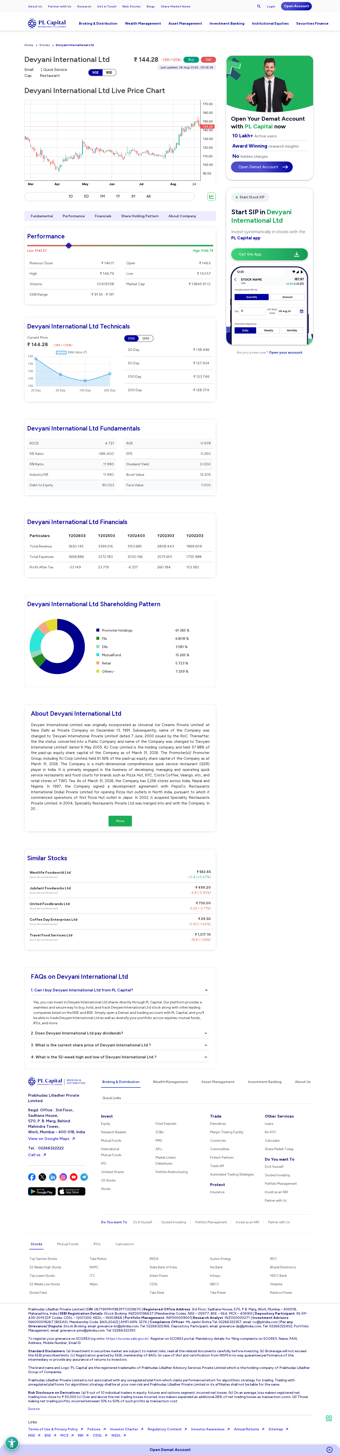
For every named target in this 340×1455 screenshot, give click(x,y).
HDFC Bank (278, 1276)
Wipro (94, 1284)
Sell (208, 59)
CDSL (154, 1284)
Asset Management (185, 23)
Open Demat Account (258, 166)
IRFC (273, 1259)
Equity (105, 1124)
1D (70, 196)
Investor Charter (124, 1429)
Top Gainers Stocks (43, 1259)
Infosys (215, 1276)
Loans (269, 1124)
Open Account (296, 6)
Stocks (44, 45)
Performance (74, 216)
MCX (64, 1435)
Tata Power (218, 1292)
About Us (35, 6)
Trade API (217, 1166)
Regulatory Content (165, 1429)
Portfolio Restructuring (172, 1172)
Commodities (219, 1149)
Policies (94, 1429)
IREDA (154, 1259)
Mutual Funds (111, 1140)
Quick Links (111, 1098)
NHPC (94, 1267)
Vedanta (276, 1284)
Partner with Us (59, 6)
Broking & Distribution (98, 23)
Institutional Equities (270, 23)
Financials (103, 216)
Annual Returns (246, 1429)
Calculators (124, 1244)
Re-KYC (270, 1132)
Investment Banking (227, 23)
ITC (92, 1276)
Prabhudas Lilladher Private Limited (53, 1098)
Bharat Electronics (283, 1267)
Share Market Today (279, 1149)
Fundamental (42, 216)
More (120, 821)
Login (271, 6)
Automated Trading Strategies (232, 1174)
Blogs (151, 6)
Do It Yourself (274, 1167)
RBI (80, 1435)
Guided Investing (277, 1175)
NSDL (116, 1435)
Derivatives (218, 1124)
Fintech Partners (221, 1157)
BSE (109, 72)
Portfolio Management (281, 1184)
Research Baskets (113, 1132)
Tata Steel (157, 1292)
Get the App (250, 254)
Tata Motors (98, 1259)
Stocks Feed (38, 1292)
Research (84, 6)
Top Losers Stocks (42, 1276)
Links (32, 1422)
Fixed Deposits (166, 1124)
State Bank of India (163, 1267)
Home (28, 45)
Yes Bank (216, 1267)
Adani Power (159, 1276)
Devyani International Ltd (75, 45)
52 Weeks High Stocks (45, 1267)
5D (86, 196)
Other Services (279, 1116)
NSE (95, 72)
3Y (133, 196)
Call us (34, 1154)
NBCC (214, 1284)
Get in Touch (106, 6)
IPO (103, 1163)
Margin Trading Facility (226, 1132)
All (148, 196)
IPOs (97, 1244)
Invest (107, 1116)
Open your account (285, 352)
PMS (159, 1140)
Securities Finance (312, 23)
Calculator (272, 1140)
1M (102, 196)
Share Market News (175, 6)
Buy (191, 59)
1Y (118, 196)
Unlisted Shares (112, 1172)
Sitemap (276, 1429)
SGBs (160, 1132)
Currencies (218, 1140)
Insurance (217, 1192)
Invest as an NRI (276, 1192)
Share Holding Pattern (140, 216)
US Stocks (108, 1180)
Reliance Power (281, 1292)
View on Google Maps (48, 1138)
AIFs (159, 1149)
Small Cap (28, 72)
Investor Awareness (208, 1429)
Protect (217, 1184)
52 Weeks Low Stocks (44, 1284)
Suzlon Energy (220, 1259)
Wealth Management (143, 23)
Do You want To (279, 1159)
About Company (182, 216)
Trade (216, 1116)
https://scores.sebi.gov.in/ (127, 1339)
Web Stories (131, 6)
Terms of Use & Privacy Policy (53, 1429)
